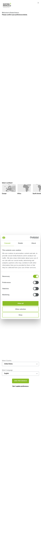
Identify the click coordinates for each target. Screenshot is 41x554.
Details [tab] (20, 243)
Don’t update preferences (20, 386)
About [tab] (33, 243)
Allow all (20, 303)
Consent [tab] (7, 243)
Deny (20, 315)
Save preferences (20, 381)
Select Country (6, 361)
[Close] (38, 2)
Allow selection (20, 309)
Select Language (7, 370)
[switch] (36, 282)
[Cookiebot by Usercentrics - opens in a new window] (30, 237)
